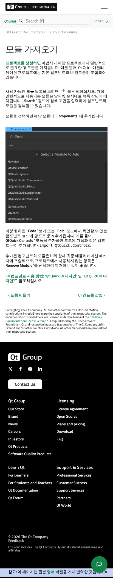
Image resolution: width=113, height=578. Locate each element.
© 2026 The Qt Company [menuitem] (28, 536)
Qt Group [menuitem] (17, 400)
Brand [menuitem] (13, 416)
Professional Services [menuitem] (74, 475)
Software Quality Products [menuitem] (30, 454)
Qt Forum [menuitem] (16, 498)
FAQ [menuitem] (59, 439)
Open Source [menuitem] (66, 416)
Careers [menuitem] (14, 431)
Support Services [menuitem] (70, 490)
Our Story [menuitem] (16, 409)
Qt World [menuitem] (63, 505)
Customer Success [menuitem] (71, 483)
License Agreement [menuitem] (72, 409)
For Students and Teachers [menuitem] (30, 483)
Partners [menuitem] (63, 498)
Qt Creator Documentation (26, 32)
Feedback (16, 540)
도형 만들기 (20, 295)
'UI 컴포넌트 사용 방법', (24, 276)
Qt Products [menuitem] (18, 446)
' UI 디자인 (60, 276)
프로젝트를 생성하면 (23, 63)
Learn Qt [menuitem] (16, 467)
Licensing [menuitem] (65, 400)
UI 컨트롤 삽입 (90, 295)
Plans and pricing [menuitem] (70, 424)
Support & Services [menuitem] (74, 467)
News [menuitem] (13, 424)
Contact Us (25, 384)
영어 (51, 571)
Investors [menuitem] (16, 439)
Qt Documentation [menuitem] (23, 490)
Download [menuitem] (64, 431)
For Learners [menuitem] (18, 475)
